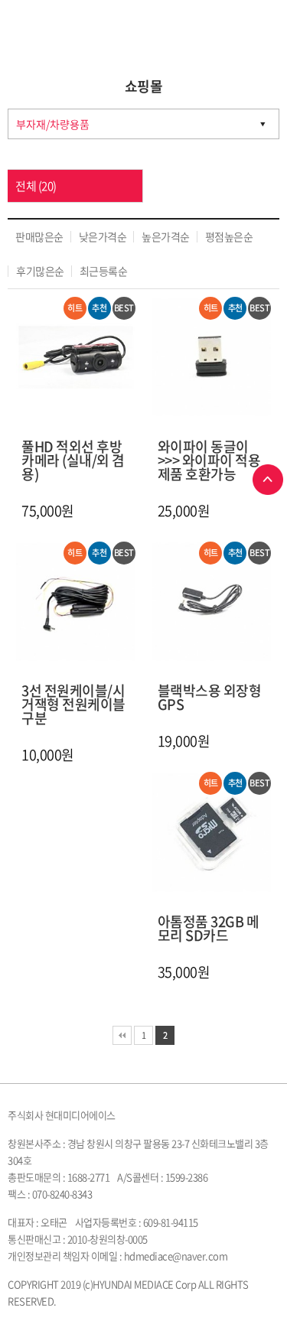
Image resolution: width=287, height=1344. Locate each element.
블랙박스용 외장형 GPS (210, 697)
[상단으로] (268, 479)
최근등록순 (104, 271)
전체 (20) (36, 185)
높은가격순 (166, 236)
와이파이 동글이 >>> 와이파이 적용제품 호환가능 (209, 460)
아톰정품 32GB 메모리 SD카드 (208, 928)
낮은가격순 (103, 236)
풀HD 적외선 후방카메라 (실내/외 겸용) (73, 460)
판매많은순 (39, 236)
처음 (122, 1035)
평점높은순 (229, 236)
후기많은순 (40, 271)
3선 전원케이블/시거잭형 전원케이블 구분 (73, 704)
